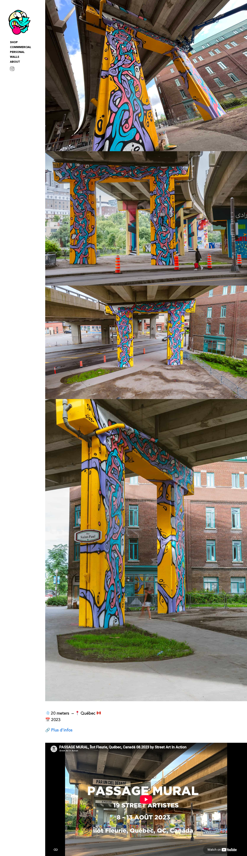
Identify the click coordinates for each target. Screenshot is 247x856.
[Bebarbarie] (19, 22)
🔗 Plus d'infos (59, 730)
